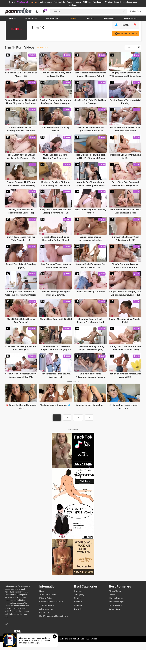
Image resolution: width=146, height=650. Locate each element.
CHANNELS (73, 18)
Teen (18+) (79, 594)
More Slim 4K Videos (127, 33)
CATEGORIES (32, 18)
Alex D (112, 594)
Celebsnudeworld (113, 2)
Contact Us (44, 612)
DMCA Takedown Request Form (53, 616)
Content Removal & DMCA (51, 601)
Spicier (34, 2)
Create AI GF (22, 2)
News (41, 591)
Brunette (78, 605)
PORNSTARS (53, 18)
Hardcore (78, 591)
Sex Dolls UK (74, 639)
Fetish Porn (135, 11)
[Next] (78, 417)
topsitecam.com (130, 2)
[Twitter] (7, 624)
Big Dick (77, 609)
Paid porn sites (45, 2)
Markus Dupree (116, 598)
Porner (12, 2)
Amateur (78, 601)
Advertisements (46, 609)
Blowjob (77, 598)
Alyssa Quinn (115, 591)
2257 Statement (46, 605)
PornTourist (98, 2)
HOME (13, 18)
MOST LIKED (110, 18)
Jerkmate (73, 5)
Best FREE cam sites (89, 639)
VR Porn (87, 2)
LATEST (91, 18)
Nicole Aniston (115, 605)
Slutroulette (59, 2)
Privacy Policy (45, 598)
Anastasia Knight (116, 601)
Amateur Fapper (74, 2)
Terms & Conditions (48, 594)
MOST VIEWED (131, 18)
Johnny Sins (114, 609)
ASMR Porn (63, 639)
